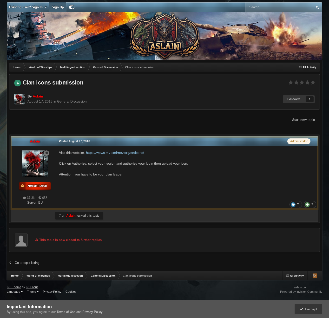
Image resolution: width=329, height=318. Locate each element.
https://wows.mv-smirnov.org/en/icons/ (115, 153)
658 (44, 198)
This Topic (299, 7)
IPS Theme (14, 287)
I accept (310, 309)
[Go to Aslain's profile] (19, 99)
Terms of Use (66, 312)
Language (14, 291)
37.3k (30, 198)
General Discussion (72, 101)
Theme (32, 291)
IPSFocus (32, 287)
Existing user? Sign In (27, 7)
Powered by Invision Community (301, 291)
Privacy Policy (52, 291)
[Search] (317, 7)
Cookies (71, 291)
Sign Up (58, 7)
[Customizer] (71, 7)
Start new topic (303, 120)
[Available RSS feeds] (314, 275)
